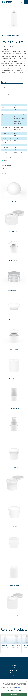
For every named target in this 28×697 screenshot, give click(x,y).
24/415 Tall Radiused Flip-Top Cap (14, 615)
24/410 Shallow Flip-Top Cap (14, 231)
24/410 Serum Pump (14, 408)
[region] (14, 688)
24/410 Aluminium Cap (14, 290)
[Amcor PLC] (6, 2)
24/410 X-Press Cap (14, 379)
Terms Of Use (14, 675)
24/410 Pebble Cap (14, 320)
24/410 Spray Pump (14, 438)
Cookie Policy (14, 673)
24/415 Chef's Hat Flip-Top (14, 497)
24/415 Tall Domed (14, 585)
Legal (14, 665)
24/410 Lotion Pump (14, 261)
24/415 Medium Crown (14, 556)
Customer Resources (14, 668)
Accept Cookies (14, 694)
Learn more (17, 687)
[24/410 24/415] (14, 82)
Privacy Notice (14, 670)
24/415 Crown (14, 526)
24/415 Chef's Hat (14, 467)
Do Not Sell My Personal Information (14, 690)
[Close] (26, 681)
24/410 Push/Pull (14, 349)
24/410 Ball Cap (14, 202)
